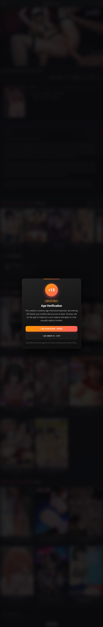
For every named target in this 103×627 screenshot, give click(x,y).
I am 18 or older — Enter (51, 329)
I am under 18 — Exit (51, 336)
